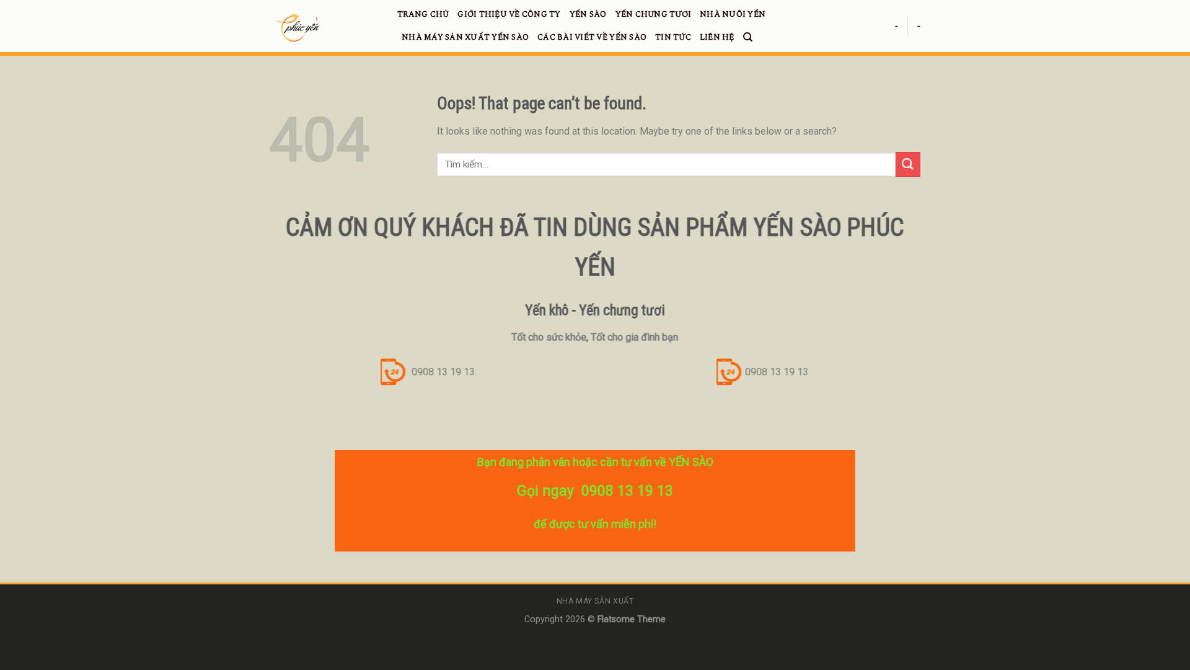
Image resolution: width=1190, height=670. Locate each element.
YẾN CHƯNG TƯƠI (653, 14)
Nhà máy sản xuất (595, 601)
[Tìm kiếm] (747, 37)
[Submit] (908, 164)
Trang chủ (423, 14)
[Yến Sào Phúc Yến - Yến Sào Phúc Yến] (324, 28)
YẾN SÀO (588, 14)
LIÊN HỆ (717, 37)
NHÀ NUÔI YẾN (732, 14)
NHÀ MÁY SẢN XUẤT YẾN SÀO (465, 37)
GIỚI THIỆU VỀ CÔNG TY (508, 14)
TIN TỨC (673, 37)
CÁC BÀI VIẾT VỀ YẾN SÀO (591, 37)
